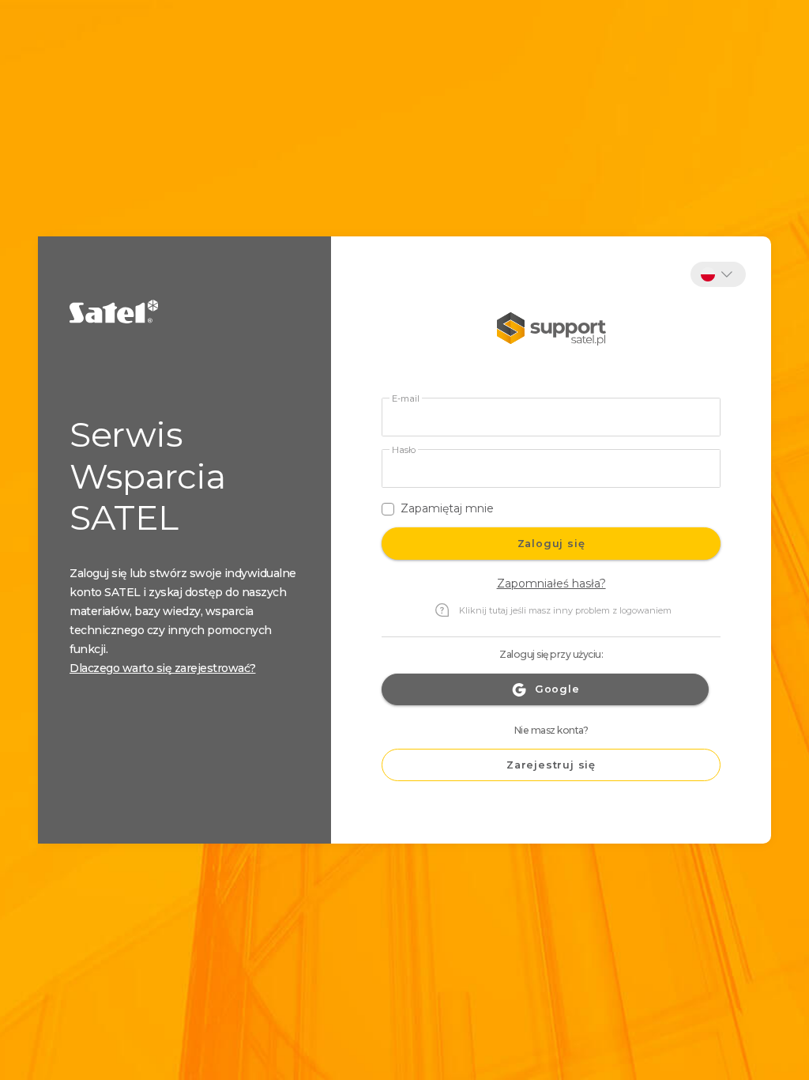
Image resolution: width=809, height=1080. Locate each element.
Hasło (404, 450)
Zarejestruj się (551, 765)
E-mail (406, 399)
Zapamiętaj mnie (447, 508)
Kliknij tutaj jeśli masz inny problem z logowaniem (565, 610)
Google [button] (557, 689)
